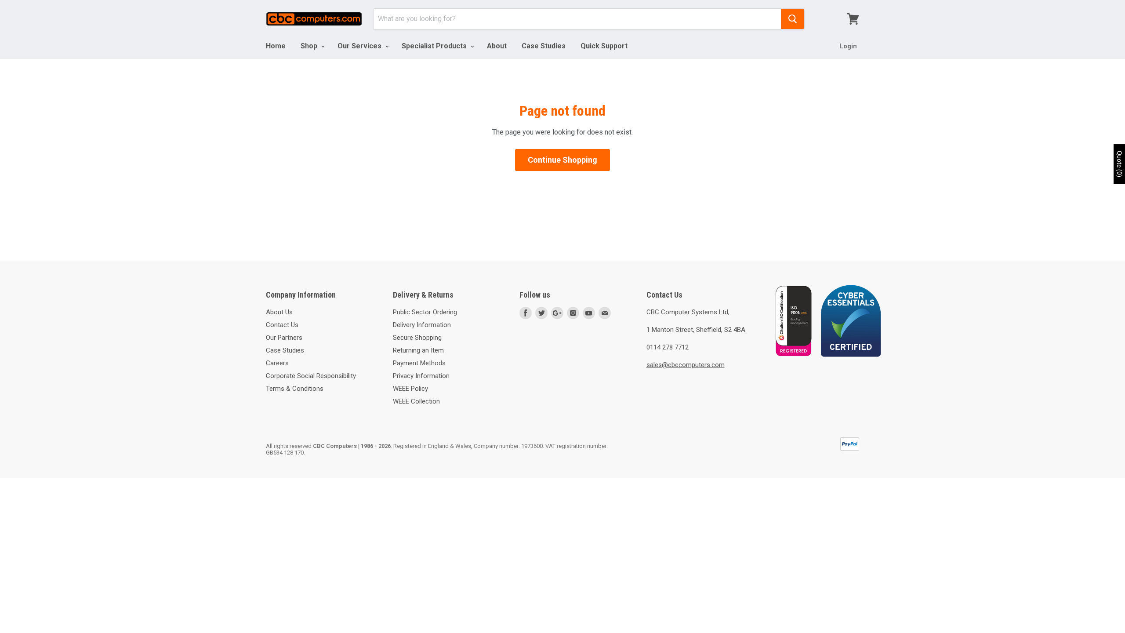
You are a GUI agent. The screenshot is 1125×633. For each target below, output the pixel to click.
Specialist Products (435, 46)
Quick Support (604, 46)
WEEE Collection (416, 401)
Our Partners (284, 338)
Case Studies (544, 46)
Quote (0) (1119, 164)
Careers (277, 363)
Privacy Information (421, 376)
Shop (310, 46)
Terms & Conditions (294, 389)
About (497, 46)
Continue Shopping (562, 159)
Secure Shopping (417, 338)
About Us (279, 312)
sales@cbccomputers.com (685, 365)
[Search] (792, 19)
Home (276, 46)
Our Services (360, 46)
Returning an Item (418, 350)
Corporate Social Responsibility (311, 376)
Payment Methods (419, 363)
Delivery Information (422, 325)
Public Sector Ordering (425, 312)
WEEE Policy (410, 389)
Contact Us (282, 325)
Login (848, 46)
